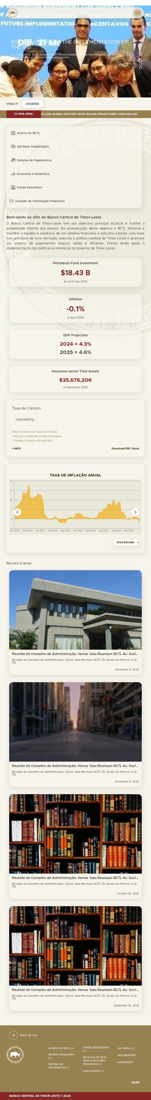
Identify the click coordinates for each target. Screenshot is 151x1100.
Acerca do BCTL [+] (61, 1048)
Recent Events (19, 563)
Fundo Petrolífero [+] (96, 1049)
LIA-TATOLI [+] (125, 1048)
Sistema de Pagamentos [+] (59, 1066)
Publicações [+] (93, 1071)
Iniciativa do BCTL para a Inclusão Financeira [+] (95, 1060)
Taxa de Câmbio (26, 408)
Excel (135, 448)
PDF (128, 448)
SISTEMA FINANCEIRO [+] (61, 1056)
